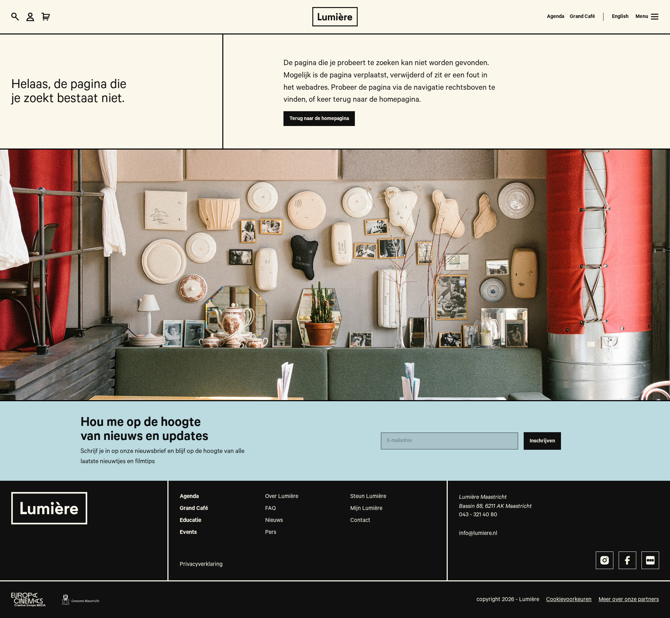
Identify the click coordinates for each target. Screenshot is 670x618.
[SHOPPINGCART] (46, 17)
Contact (360, 520)
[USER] (30, 17)
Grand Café (582, 16)
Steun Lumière (368, 496)
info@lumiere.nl (478, 533)
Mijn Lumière (366, 508)
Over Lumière (281, 496)
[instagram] (604, 560)
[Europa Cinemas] (28, 600)
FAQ (270, 508)
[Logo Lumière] (335, 16)
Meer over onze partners (629, 600)
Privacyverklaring (201, 564)
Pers (270, 532)
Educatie (190, 520)
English (620, 16)
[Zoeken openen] (15, 17)
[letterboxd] (650, 560)
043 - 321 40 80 (478, 515)
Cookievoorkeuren (569, 600)
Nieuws (274, 520)
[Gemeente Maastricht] (80, 600)
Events (188, 532)
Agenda (555, 16)
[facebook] (627, 560)
